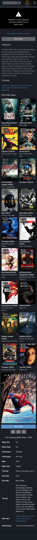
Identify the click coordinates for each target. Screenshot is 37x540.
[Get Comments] (24, 432)
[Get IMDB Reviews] (13, 432)
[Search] (19, 3)
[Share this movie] (18, 432)
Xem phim (18, 426)
